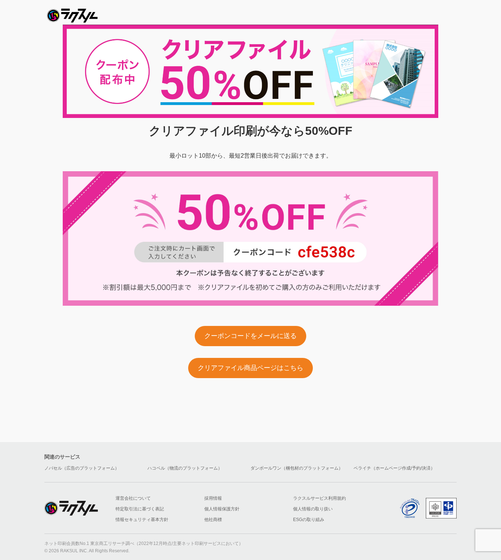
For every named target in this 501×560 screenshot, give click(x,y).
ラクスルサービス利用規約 (319, 498)
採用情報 (213, 498)
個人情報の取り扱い (313, 508)
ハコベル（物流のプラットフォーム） (184, 468)
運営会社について (133, 498)
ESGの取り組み (308, 519)
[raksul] (72, 13)
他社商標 (213, 519)
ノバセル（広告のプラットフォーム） (81, 468)
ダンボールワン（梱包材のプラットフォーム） (297, 468)
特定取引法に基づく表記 (140, 508)
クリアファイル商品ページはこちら (250, 367)
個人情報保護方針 (221, 508)
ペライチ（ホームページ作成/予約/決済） (394, 468)
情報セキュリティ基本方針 (142, 519)
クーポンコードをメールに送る (250, 336)
